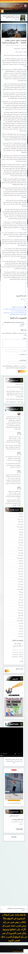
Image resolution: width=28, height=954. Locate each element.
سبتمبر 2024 (20, 555)
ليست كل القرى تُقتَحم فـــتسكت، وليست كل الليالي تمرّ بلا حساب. (13, 476)
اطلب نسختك (19, 829)
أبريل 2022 (21, 631)
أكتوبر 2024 (20, 553)
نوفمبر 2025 (20, 521)
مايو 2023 (21, 597)
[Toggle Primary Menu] (2, 11)
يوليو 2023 (21, 592)
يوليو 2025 (21, 529)
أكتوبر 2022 (20, 615)
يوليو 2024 (21, 560)
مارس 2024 (20, 571)
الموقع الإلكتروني (22, 360)
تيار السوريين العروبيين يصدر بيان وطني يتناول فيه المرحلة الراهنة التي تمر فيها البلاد (10, 16)
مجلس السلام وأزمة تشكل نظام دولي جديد (14, 399)
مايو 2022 (21, 628)
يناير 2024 (21, 576)
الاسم (24, 350)
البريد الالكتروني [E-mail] (17, 819)
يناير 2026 (21, 516)
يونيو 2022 (21, 625)
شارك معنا (14, 836)
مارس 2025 (20, 540)
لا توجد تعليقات (8, 45)
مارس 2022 (20, 633)
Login (14, 1)
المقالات (17, 910)
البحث (7, 671)
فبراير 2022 (20, 636)
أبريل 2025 (21, 537)
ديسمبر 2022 (20, 610)
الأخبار (19, 19)
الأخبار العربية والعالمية (17, 307)
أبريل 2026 (21, 513)
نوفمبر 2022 (20, 612)
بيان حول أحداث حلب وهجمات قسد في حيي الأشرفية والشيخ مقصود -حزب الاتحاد (13, 458)
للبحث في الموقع (19, 668)
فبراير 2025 (20, 542)
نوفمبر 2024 (20, 550)
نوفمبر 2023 (20, 581)
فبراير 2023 (20, 605)
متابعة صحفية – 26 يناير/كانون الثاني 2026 (14, 401)
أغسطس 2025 (20, 526)
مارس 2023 (20, 602)
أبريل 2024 (21, 568)
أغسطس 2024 (20, 558)
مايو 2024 (21, 566)
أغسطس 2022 (20, 620)
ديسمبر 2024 (20, 547)
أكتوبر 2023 (20, 584)
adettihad (15, 45)
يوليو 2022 (21, 623)
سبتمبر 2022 (20, 618)
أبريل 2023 (21, 599)
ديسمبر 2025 (20, 519)
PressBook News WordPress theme (20, 951)
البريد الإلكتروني (22, 354)
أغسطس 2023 (20, 589)
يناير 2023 (21, 607)
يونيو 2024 (21, 563)
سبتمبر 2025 (20, 524)
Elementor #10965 (19, 384)
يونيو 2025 (21, 532)
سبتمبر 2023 (20, 586)
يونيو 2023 (21, 594)
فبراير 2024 (20, 573)
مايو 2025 (21, 534)
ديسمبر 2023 (20, 579)
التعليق (24, 338)
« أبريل (21, 661)
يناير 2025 (21, 545)
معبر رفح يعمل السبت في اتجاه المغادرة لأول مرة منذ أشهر (10, 323)
